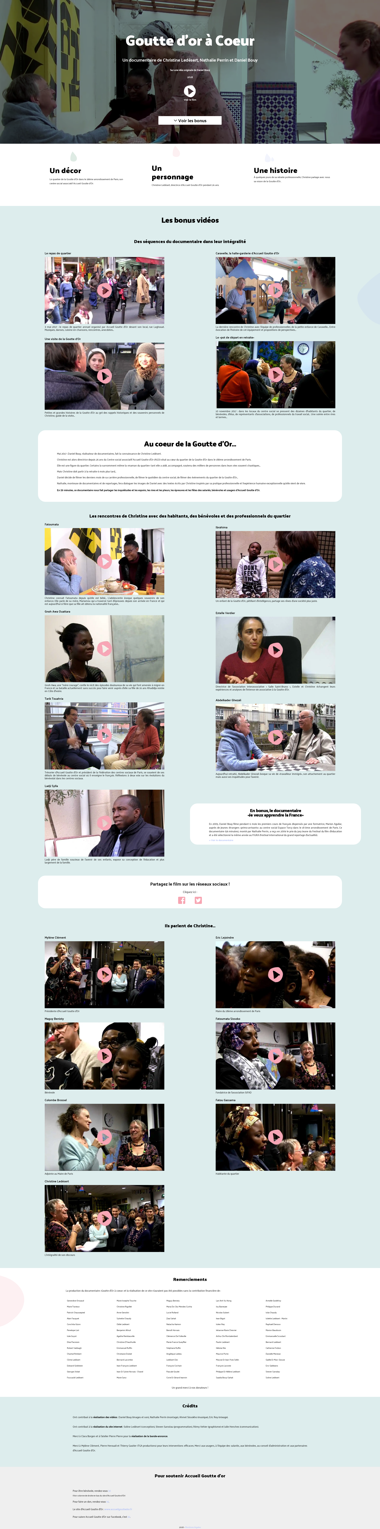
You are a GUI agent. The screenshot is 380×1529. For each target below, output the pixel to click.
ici (109, 1490)
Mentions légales (193, 1527)
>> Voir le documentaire (221, 840)
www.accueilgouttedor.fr (118, 1509)
